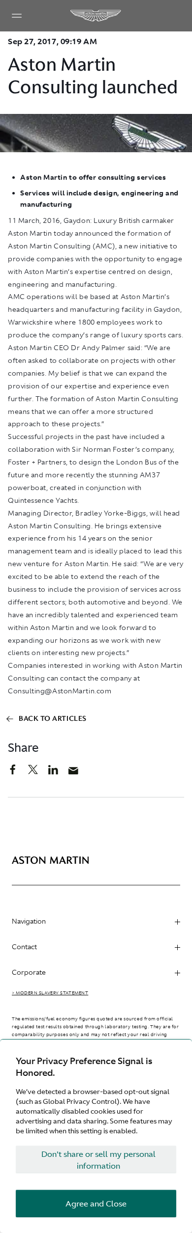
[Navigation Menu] (17, 16)
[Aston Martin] (96, 15)
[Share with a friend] (78, 773)
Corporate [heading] (29, 972)
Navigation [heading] (29, 921)
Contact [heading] (24, 946)
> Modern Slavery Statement (50, 993)
